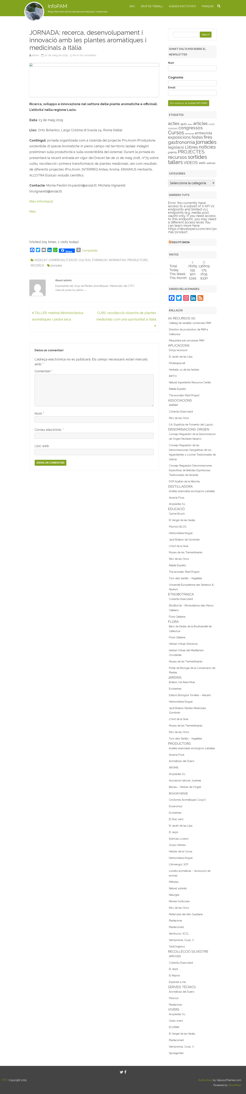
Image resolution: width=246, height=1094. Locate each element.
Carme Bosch (177, 513)
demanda (189, 134)
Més (32, 211)
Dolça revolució (178, 350)
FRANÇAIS (208, 6)
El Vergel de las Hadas (182, 520)
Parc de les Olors (179, 418)
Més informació (41, 201)
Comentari (44, 371)
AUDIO (211, 124)
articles (200, 123)
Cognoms (175, 77)
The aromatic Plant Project (184, 395)
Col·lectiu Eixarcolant (181, 411)
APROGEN (175, 956)
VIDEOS (191, 162)
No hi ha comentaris (84, 55)
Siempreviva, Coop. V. (181, 940)
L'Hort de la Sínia (178, 546)
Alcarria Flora (176, 497)
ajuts (183, 124)
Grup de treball (152, 6)
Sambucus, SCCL (179, 933)
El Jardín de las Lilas (181, 356)
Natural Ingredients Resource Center (190, 382)
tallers (175, 162)
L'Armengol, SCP (178, 864)
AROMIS (173, 767)
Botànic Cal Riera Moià (182, 682)
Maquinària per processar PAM (186, 340)
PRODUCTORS (137, 260)
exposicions (179, 137)
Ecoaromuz (175, 806)
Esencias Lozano (179, 838)
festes (197, 137)
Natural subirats (178, 888)
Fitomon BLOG (177, 526)
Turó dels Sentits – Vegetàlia (185, 578)
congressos (190, 127)
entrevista (203, 133)
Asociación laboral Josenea (185, 780)
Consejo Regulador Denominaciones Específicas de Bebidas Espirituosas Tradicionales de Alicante (190, 470)
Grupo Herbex (177, 845)
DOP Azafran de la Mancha (184, 481)
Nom (39, 413)
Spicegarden (176, 1053)
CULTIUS (85, 260)
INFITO (173, 376)
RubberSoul (205, 1080)
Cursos (176, 132)
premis (172, 152)
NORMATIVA (117, 260)
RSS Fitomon (181, 242)
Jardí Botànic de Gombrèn (184, 539)
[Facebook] (125, 1072)
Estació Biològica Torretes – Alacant (190, 695)
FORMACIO (100, 260)
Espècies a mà (177, 982)
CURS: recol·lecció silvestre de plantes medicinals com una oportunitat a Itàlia (126, 316)
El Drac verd (176, 819)
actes (174, 123)
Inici (132, 6)
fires (208, 137)
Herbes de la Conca (180, 851)
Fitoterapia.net (177, 363)
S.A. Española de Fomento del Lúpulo (191, 424)
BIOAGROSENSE (178, 793)
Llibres (191, 147)
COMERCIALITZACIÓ (63, 260)
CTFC (5, 1080)
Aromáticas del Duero (181, 761)
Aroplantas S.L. (177, 504)
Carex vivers (176, 1020)
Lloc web (42, 446)
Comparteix (90, 250)
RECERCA (37, 265)
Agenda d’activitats (182, 6)
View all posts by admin (71, 290)
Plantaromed (176, 927)
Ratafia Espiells (177, 388)
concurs (173, 128)
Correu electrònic (49, 430)
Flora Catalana (177, 616)
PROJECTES (191, 151)
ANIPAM (173, 405)
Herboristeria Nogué (181, 533)
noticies (207, 147)
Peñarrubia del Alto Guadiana (186, 914)
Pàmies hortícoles (179, 901)
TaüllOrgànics (177, 946)
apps (190, 124)
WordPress (234, 1085)
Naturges (174, 894)
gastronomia (181, 142)
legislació (176, 147)
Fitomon (174, 998)
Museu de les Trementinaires (185, 552)
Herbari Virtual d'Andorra (183, 643)
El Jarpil (173, 832)
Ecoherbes (175, 688)
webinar (211, 163)
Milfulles (174, 881)
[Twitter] (121, 1072)
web (202, 163)
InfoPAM (57, 6)
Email (171, 87)
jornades (56, 265)
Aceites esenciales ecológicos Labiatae (192, 491)
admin (35, 55)
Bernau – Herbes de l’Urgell (185, 787)
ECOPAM (174, 1027)
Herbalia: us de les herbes (184, 369)
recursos (177, 157)
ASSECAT (40, 260)
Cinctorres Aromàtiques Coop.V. (187, 799)
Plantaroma (175, 920)
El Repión (174, 975)
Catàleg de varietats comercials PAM (190, 323)
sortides (197, 157)
